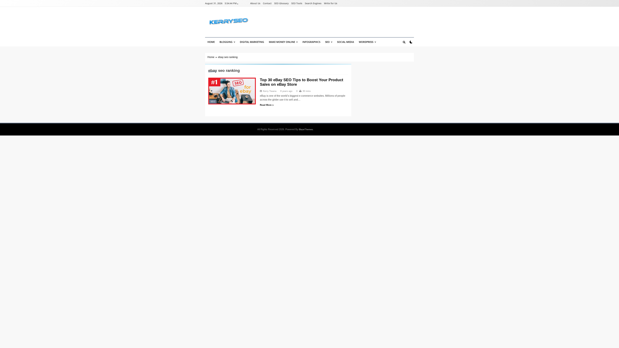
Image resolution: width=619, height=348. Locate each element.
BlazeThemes (306, 129)
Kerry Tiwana (269, 91)
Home (211, 42)
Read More (266, 105)
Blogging (226, 42)
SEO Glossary (281, 3)
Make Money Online (282, 42)
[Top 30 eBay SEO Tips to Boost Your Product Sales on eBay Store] (232, 91)
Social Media (345, 42)
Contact (267, 3)
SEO (327, 42)
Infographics (311, 42)
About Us (255, 3)
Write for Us (330, 3)
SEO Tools (296, 3)
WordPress (366, 42)
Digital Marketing (252, 42)
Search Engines (313, 3)
